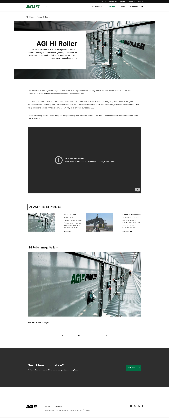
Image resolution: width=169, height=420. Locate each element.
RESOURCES (134, 7)
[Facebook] (142, 406)
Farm (123, 7)
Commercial (111, 7)
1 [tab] (79, 335)
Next (106, 336)
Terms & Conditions (62, 410)
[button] (142, 6)
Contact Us (131, 1)
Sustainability (113, 1)
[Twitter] (135, 406)
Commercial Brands (43, 17)
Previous (63, 336)
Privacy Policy (49, 410)
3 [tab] (86, 335)
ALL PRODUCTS (97, 7)
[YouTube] (131, 406)
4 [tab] (90, 335)
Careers (122, 1)
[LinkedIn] (139, 406)
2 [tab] (82, 335)
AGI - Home (30, 17)
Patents (72, 410)
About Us (103, 1)
